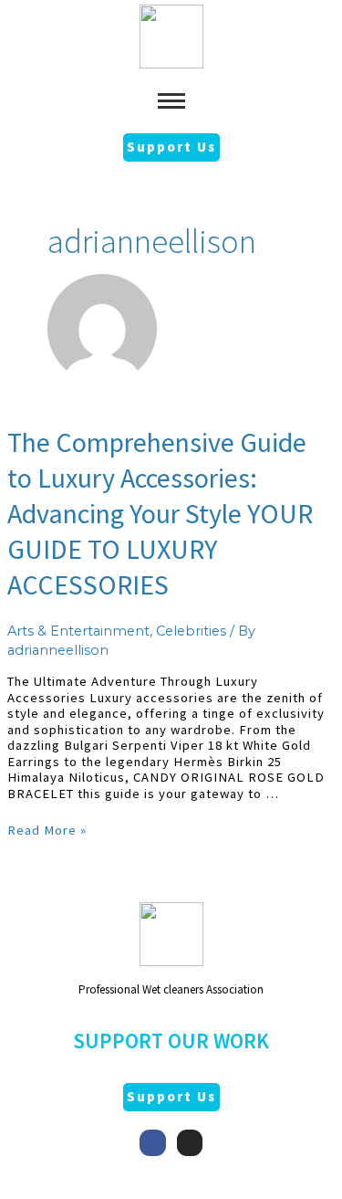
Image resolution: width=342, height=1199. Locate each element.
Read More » (47, 830)
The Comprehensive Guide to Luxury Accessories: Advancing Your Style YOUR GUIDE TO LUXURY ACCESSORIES (160, 513)
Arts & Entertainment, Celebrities (116, 631)
